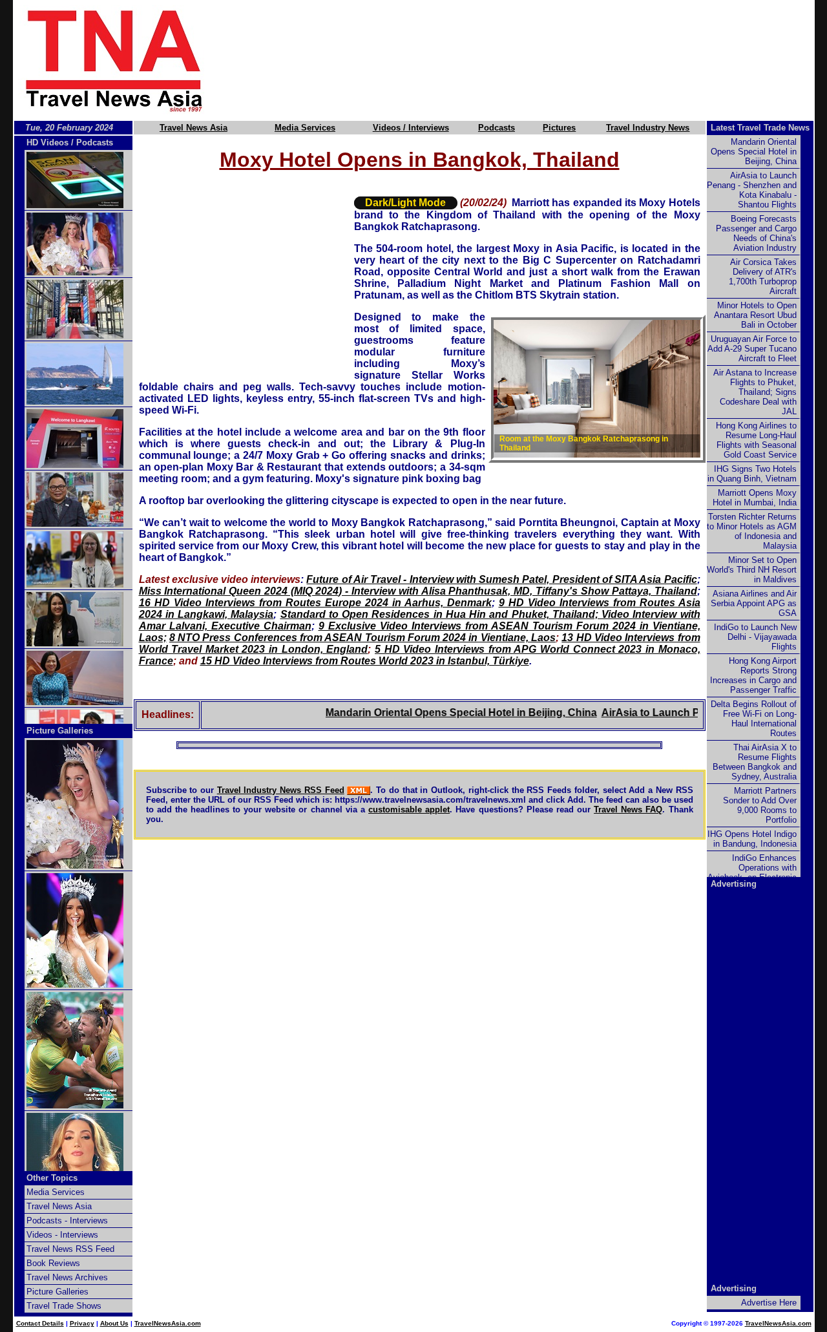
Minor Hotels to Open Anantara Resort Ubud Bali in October (755, 315)
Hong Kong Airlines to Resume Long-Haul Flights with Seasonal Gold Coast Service (756, 440)
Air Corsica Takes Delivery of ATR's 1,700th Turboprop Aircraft (763, 276)
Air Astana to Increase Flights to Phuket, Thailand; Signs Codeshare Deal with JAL (755, 392)
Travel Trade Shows (63, 1306)
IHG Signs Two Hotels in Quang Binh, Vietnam (752, 473)
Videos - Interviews (62, 1235)
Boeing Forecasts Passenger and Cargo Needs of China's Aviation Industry (756, 233)
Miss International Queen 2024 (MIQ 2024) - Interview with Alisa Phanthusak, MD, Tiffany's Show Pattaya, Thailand (418, 591)
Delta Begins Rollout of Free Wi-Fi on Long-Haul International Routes (754, 718)
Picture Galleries (59, 730)
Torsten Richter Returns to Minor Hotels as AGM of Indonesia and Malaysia (752, 531)
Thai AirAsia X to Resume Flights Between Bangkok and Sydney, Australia (755, 762)
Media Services (305, 127)
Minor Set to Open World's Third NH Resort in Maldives (752, 569)
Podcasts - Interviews (67, 1220)
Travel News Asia (193, 127)
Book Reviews (53, 1263)
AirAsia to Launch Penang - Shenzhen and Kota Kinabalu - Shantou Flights (752, 190)
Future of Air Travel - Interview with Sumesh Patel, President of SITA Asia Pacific (501, 579)
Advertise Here (769, 1302)
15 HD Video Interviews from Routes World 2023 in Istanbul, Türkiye (364, 660)
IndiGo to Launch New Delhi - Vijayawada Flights (755, 636)
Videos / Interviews (411, 127)
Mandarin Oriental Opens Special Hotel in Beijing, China (433, 712)
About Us (114, 1323)
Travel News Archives (67, 1277)
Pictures (559, 127)
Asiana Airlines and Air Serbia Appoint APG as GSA (754, 603)
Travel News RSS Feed (70, 1249)
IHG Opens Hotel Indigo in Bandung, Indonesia (752, 839)
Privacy (82, 1323)
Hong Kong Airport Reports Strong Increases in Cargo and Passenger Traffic (753, 675)
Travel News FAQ (628, 809)
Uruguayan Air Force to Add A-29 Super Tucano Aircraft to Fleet (752, 348)
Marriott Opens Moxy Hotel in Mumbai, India (755, 497)
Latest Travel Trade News (760, 127)
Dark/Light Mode (405, 202)
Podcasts (496, 127)
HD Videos (47, 142)
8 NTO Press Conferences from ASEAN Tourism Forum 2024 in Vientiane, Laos (362, 637)
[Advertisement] (531, 60)
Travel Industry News (647, 127)
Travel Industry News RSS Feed (280, 790)
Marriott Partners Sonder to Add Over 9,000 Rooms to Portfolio (760, 805)
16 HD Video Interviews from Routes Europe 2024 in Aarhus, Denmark (315, 602)
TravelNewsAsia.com (167, 1323)
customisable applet (409, 809)
